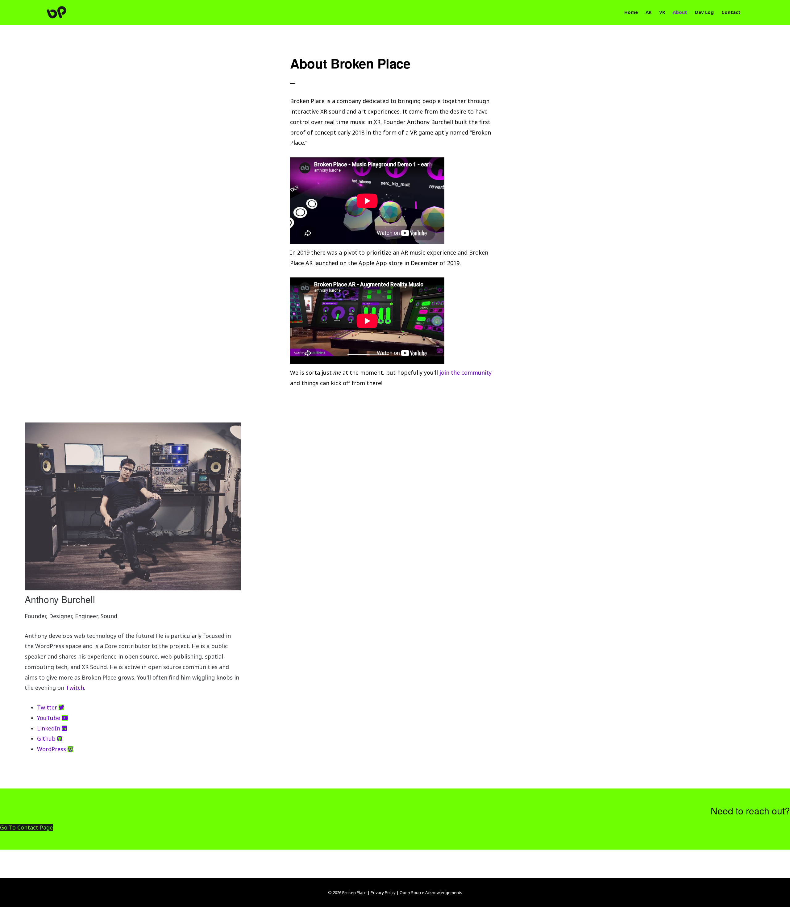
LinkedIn (49, 728)
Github (47, 738)
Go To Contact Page (26, 827)
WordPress (52, 749)
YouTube (49, 718)
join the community (465, 372)
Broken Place (66, 12)
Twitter (48, 707)
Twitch (75, 687)
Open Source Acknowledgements (431, 892)
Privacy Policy (383, 892)
